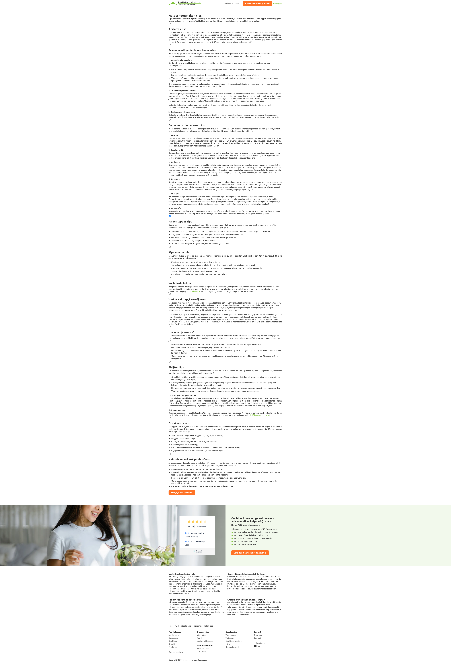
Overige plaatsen (176, 652)
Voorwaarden (231, 635)
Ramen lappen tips (180, 221)
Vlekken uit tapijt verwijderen (187, 299)
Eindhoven (173, 647)
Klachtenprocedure (234, 641)
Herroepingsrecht (233, 647)
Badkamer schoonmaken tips (187, 125)
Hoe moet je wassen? (181, 332)
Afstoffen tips (177, 28)
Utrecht (172, 644)
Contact (257, 638)
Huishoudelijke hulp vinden (257, 3)
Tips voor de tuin (179, 252)
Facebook (260, 643)
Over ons (258, 635)
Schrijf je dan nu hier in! (181, 492)
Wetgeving (230, 638)
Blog (258, 646)
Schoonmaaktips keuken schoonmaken (192, 50)
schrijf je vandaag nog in (259, 415)
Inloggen (278, 3)
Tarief (236, 3)
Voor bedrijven (203, 648)
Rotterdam (173, 638)
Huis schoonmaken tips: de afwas (189, 459)
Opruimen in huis (179, 423)
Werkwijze (228, 3)
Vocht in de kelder (180, 283)
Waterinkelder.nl (193, 291)
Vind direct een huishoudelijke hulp (250, 553)
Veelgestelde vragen (205, 641)
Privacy (229, 644)
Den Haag (173, 641)
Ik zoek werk (202, 651)
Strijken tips (176, 367)
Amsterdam (174, 635)
